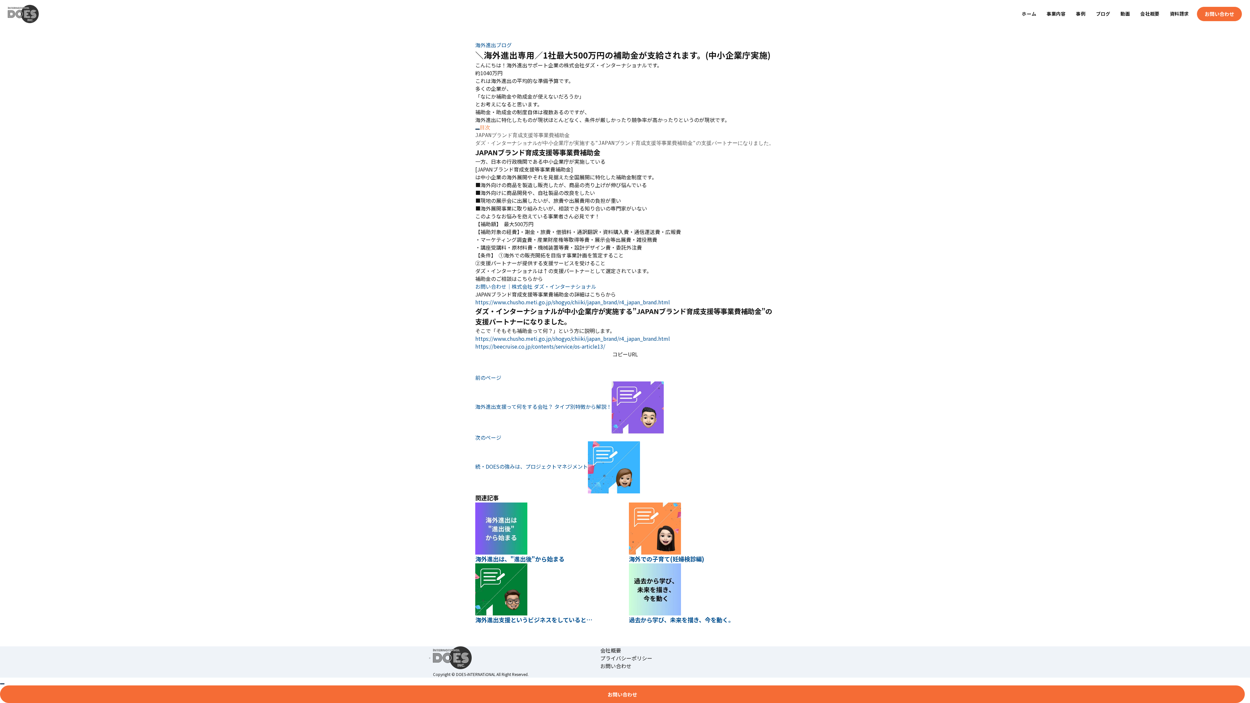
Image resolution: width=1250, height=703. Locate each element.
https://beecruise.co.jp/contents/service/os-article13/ (540, 346)
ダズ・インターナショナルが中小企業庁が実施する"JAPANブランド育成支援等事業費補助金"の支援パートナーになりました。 (624, 143)
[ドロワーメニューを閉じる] (2, 683)
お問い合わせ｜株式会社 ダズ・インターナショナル (535, 286)
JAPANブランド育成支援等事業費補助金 (522, 135)
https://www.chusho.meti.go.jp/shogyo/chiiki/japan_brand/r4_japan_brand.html (572, 302)
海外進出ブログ (493, 45)
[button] (625, 362)
